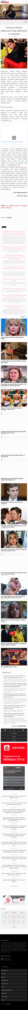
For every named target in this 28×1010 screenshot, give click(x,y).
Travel (2, 987)
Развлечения (4, 983)
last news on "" (19, 726)
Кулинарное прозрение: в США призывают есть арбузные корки (14, 796)
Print (3, 217)
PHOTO (14, 736)
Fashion (3, 973)
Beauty (3, 977)
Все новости (4, 970)
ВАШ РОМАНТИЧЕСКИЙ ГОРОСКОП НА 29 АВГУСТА (14, 880)
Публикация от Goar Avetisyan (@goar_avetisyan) (14, 144)
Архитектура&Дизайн (6, 990)
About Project (5, 940)
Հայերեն (9, 217)
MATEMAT (9, 1004)
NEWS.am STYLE (13, 205)
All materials (14, 886)
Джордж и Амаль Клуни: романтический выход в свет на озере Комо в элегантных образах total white (14, 858)
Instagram (8, 207)
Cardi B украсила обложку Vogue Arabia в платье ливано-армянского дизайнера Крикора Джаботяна (14, 715)
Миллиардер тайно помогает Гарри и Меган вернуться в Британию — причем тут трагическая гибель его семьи (14, 866)
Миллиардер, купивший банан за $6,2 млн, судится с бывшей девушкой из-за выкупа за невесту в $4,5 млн (15, 695)
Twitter (2, 207)
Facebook (24, 205)
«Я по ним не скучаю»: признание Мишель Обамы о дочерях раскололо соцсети (14, 676)
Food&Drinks (4, 980)
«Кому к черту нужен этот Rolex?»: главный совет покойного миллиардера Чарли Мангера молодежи (14, 707)
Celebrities (4, 993)
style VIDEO (4, 996)
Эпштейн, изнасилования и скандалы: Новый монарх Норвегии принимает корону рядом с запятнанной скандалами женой (15, 685)
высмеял (23, 167)
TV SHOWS (14, 733)
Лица (2, 1000)
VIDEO (14, 740)
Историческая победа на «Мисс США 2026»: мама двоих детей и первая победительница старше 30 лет (14, 843)
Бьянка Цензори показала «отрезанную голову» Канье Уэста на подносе (14, 874)
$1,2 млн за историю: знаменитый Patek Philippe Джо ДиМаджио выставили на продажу (14, 851)
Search (14, 927)
